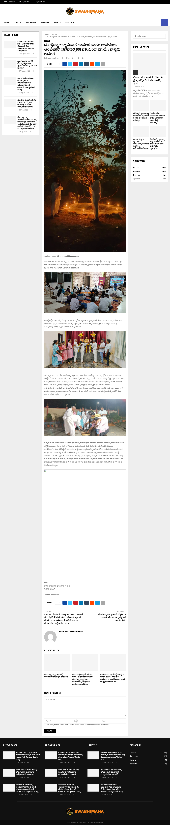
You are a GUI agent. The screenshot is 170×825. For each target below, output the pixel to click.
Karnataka (31, 22)
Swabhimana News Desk (54, 58)
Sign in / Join (40, 2)
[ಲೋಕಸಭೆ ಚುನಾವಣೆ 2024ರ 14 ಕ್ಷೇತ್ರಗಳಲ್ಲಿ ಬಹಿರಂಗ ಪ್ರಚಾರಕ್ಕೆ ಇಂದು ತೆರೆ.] (149, 64)
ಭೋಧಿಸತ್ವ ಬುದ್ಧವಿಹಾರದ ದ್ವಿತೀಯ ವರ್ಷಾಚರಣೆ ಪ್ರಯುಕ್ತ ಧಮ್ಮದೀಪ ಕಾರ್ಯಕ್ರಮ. (112, 617)
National (45, 22)
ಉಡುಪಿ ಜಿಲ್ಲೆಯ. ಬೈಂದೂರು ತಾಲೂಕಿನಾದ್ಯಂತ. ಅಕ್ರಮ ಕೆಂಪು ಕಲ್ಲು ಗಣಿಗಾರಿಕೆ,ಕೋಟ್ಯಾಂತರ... (141, 145)
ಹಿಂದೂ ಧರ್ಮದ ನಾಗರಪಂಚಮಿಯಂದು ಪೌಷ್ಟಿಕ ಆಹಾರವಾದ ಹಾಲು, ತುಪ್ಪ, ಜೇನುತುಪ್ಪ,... (157, 118)
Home (6, 22)
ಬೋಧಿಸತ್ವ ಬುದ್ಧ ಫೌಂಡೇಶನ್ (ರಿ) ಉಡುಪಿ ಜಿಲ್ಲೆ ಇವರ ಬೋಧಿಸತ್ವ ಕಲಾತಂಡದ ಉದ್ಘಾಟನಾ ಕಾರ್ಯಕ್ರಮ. (26, 103)
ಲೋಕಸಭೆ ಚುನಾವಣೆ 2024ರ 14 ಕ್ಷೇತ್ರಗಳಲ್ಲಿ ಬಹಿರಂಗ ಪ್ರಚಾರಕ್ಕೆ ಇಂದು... (148, 80)
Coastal (18, 22)
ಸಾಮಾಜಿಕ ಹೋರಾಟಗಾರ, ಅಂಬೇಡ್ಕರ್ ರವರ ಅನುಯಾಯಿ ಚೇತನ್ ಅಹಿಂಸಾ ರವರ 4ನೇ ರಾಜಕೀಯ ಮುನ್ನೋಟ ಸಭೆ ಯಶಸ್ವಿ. (26, 84)
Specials (69, 22)
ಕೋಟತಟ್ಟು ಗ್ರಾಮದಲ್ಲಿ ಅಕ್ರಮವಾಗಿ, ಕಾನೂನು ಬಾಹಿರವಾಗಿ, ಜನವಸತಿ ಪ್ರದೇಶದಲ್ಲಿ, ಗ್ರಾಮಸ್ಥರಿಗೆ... (157, 144)
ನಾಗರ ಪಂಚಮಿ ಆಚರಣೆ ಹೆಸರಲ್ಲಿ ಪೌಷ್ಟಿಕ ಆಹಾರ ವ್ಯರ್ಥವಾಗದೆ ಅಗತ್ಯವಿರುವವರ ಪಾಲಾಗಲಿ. (27, 64)
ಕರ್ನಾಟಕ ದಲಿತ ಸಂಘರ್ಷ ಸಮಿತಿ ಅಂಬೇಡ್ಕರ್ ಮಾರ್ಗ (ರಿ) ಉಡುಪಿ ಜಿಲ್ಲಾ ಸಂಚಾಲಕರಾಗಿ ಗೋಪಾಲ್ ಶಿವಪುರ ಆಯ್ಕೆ (25, 46)
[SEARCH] (163, 36)
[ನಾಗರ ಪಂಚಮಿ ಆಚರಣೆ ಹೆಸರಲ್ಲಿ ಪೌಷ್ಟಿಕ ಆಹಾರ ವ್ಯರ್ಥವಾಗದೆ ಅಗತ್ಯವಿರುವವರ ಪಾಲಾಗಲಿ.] (10, 64)
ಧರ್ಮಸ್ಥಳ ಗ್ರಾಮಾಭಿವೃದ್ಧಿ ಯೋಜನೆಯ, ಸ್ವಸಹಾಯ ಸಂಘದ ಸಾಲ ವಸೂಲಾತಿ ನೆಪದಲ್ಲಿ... (141, 116)
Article (57, 22)
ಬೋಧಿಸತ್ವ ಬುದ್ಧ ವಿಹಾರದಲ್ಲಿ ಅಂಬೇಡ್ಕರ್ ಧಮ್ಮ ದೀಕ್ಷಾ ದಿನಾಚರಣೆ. (56, 676)
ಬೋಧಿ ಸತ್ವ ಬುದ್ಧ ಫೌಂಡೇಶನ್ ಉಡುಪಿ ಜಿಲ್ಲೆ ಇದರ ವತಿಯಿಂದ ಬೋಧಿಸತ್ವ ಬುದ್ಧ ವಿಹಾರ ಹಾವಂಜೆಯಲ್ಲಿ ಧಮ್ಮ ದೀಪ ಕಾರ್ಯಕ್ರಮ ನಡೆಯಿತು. (82, 679)
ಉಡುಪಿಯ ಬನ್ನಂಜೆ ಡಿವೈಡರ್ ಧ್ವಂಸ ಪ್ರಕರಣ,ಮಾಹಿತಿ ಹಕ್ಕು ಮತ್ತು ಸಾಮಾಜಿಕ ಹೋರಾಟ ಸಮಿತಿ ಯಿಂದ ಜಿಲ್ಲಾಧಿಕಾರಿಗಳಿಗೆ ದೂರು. (112, 678)
